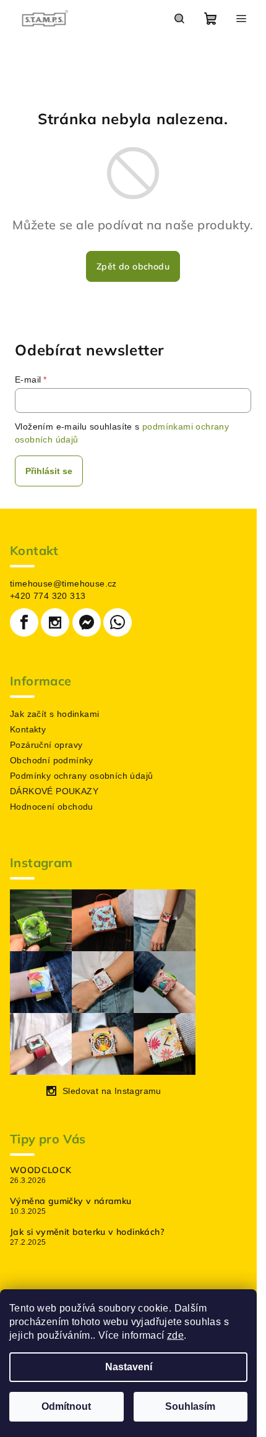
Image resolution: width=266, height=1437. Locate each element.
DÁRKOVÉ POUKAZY (54, 791)
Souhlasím (190, 1406)
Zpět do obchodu (133, 266)
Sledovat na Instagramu (111, 1091)
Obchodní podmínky (51, 760)
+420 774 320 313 (47, 596)
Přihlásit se (48, 471)
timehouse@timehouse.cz (63, 583)
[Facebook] (24, 622)
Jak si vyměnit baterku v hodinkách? (87, 1231)
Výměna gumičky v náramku (71, 1201)
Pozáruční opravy (46, 745)
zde (175, 1335)
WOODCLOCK (41, 1170)
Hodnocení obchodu (51, 807)
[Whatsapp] (117, 622)
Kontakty (28, 729)
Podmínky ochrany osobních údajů (81, 776)
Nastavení (128, 1367)
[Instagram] (55, 622)
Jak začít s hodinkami (54, 714)
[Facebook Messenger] (86, 622)
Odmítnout (66, 1406)
